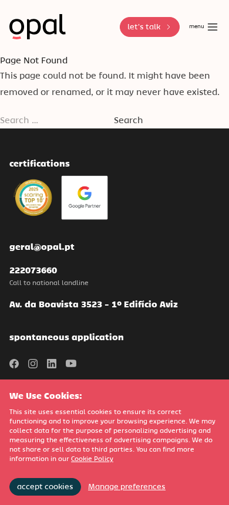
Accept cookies (45, 487)
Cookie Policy (92, 459)
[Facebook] (14, 363)
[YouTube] (71, 363)
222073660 (33, 270)
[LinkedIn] (51, 363)
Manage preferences (127, 487)
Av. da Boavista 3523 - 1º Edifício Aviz (93, 304)
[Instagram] (33, 363)
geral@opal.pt (42, 246)
